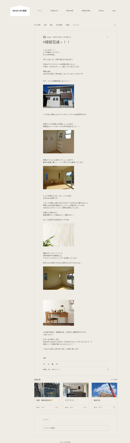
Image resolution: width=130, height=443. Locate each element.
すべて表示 (114, 379)
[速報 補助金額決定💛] (47, 390)
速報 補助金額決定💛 (44, 400)
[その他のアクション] (107, 37)
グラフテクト (70, 400)
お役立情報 (59, 25)
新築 (51, 25)
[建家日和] (104, 390)
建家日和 (97, 400)
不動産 (67, 25)
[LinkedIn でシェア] (52, 364)
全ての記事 (37, 25)
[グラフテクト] (76, 390)
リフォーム (76, 25)
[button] (115, 25)
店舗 (45, 25)
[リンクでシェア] (57, 364)
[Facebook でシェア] (44, 364)
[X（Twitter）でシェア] (48, 364)
